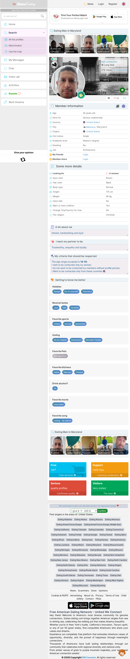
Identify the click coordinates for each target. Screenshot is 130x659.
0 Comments (120, 70)
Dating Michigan (62, 550)
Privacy (99, 595)
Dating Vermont (61, 580)
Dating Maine (78, 545)
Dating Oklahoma (98, 565)
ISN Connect (88, 657)
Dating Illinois (58, 540)
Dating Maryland (93, 545)
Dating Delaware (59, 534)
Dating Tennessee (86, 575)
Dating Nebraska (77, 555)
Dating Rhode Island (88, 570)
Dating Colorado (79, 529)
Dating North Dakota (66, 565)
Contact (89, 598)
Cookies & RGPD (59, 595)
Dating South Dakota (66, 575)
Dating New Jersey (59, 560)
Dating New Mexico (79, 560)
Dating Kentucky (117, 540)
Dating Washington (94, 580)
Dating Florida (75, 534)
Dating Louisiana (61, 545)
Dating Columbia (96, 529)
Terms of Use (112, 595)
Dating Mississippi (98, 550)
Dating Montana (61, 555)
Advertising (76, 595)
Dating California (61, 529)
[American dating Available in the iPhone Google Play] (99, 603)
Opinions (103, 590)
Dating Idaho (120, 534)
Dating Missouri (116, 550)
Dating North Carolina (117, 560)
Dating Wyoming (98, 585)
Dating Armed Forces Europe (69, 524)
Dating (26, 4)
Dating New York (97, 560)
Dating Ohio (82, 565)
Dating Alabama (65, 519)
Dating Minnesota (80, 550)
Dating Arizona (96, 519)
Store (94, 590)
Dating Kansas (101, 540)
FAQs (98, 598)
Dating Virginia (77, 580)
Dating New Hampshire (114, 555)
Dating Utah (115, 575)
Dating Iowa (87, 540)
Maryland (102, 126)
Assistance (122, 653)
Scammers (83, 590)
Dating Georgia (90, 534)
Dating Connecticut (114, 529)
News (73, 590)
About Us (89, 595)
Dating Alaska (81, 519)
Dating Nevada (94, 555)
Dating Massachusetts (113, 545)
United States (93, 122)
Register (113, 4)
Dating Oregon (114, 565)
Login (101, 4)
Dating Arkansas (112, 519)
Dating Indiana (73, 540)
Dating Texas (102, 575)
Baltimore (90, 127)
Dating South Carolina (109, 570)
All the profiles (16, 39)
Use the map (15, 51)
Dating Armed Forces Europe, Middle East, (102, 524)
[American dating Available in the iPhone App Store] (78, 603)
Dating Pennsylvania (67, 570)
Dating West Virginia (114, 580)
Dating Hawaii (106, 534)
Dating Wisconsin (80, 585)
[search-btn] (42, 16)
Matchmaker (15, 45)
